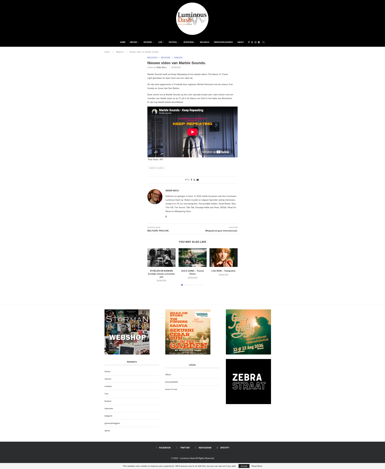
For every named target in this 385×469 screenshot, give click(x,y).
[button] (151, 266)
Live (160, 42)
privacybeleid (171, 382)
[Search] (263, 42)
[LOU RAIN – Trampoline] (223, 257)
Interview (189, 42)
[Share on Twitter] (194, 180)
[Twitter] (252, 42)
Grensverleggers (223, 42)
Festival (173, 42)
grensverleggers (112, 423)
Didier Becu (161, 67)
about (107, 430)
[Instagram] (255, 42)
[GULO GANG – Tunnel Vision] (193, 257)
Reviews (148, 42)
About (240, 42)
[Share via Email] (198, 180)
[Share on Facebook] (191, 180)
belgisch (108, 416)
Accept (244, 466)
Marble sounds (156, 168)
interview (109, 408)
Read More (257, 466)
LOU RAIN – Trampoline (224, 271)
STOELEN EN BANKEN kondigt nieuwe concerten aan (161, 274)
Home (122, 42)
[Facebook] (248, 42)
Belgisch (204, 42)
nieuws (133, 42)
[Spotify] (259, 42)
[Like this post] (188, 180)
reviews (108, 386)
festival (108, 401)
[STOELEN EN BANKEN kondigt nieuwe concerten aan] (161, 257)
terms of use (171, 389)
